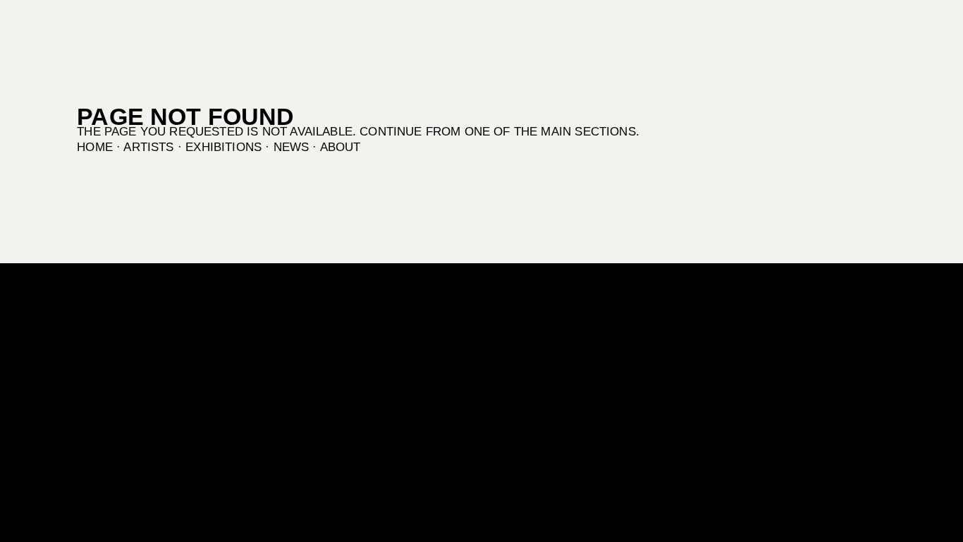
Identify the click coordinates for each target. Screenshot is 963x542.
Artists (148, 147)
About (340, 147)
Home (95, 147)
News (291, 147)
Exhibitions (223, 147)
